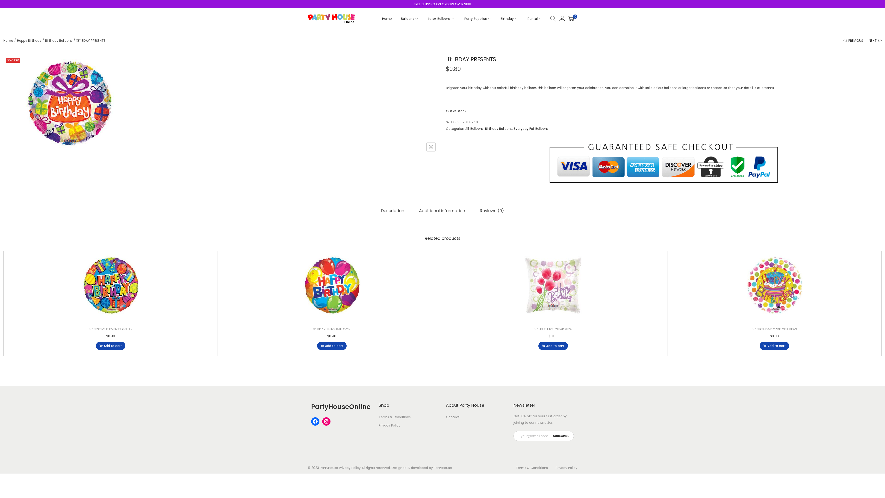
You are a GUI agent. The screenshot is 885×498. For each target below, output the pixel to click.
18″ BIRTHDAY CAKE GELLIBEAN (774, 329)
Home (8, 40)
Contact (453, 417)
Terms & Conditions (395, 417)
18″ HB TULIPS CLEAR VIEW (553, 329)
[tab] (392, 211)
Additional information (442, 210)
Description (392, 210)
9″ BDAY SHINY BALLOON (332, 329)
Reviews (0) (492, 210)
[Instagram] (326, 421)
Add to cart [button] (113, 346)
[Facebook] (315, 421)
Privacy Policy (389, 425)
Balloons (477, 128)
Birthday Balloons (58, 40)
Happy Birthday (29, 40)
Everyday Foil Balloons (531, 128)
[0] (571, 18)
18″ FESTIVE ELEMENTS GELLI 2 (110, 329)
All (467, 128)
